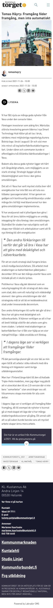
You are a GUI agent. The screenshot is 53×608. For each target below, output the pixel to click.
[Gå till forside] (14, 5)
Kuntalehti (10, 550)
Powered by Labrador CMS (26, 603)
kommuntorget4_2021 (14, 457)
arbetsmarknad (37, 457)
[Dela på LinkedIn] (28, 91)
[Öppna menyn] (48, 5)
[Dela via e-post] (33, 91)
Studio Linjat (12, 558)
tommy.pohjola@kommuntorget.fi (18, 517)
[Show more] (26, 443)
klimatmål (26, 461)
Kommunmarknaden (19, 542)
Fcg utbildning (13, 575)
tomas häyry (42, 461)
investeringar (10, 461)
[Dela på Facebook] (20, 91)
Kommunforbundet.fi (19, 567)
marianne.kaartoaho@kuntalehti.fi (19, 530)
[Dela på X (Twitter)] (24, 91)
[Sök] (36, 5)
